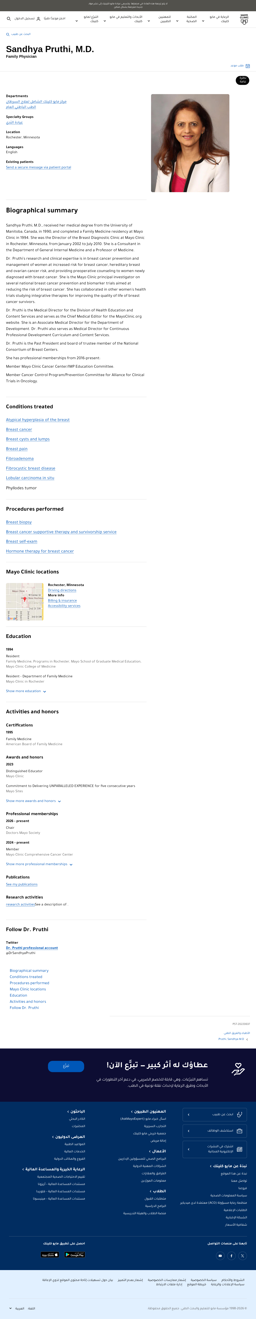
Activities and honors (32, 712)
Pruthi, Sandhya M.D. (231, 1039)
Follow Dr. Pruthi (27, 930)
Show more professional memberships (36, 864)
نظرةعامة (243, 80)
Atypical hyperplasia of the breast (38, 420)
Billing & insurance (62, 601)
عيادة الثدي (14, 123)
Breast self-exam (21, 542)
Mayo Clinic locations (32, 573)
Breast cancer (19, 430)
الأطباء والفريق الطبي (237, 1033)
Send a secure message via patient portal (38, 168)
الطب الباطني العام (21, 107)
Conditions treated (29, 407)
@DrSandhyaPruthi (32, 951)
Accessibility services (64, 606)
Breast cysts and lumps (28, 440)
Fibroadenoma (20, 459)
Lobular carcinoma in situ (30, 478)
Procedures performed (35, 510)
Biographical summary (42, 211)
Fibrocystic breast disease (30, 469)
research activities (20, 905)
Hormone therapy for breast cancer (40, 552)
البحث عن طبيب (21, 34)
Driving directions (62, 591)
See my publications (21, 885)
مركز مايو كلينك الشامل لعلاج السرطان (36, 102)
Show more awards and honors (31, 801)
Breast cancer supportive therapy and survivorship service (61, 532)
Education (18, 637)
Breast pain (17, 449)
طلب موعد (237, 65)
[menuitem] (242, 80)
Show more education (23, 691)
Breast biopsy (19, 523)
